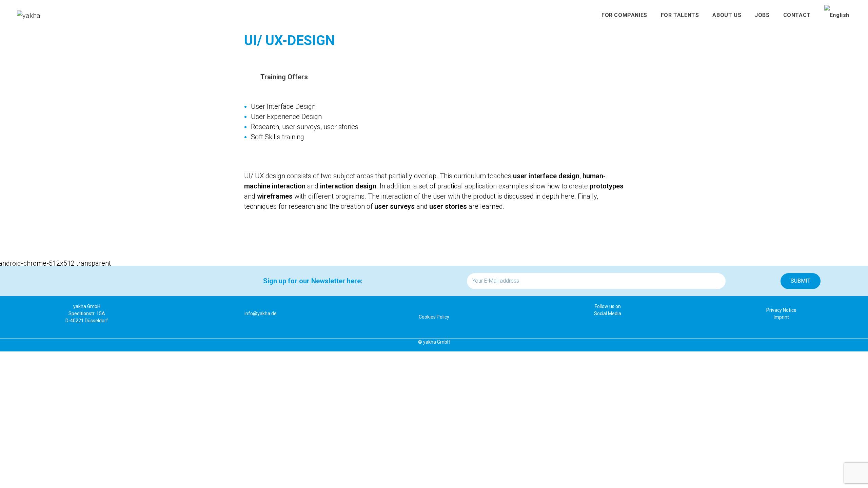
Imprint (781, 317)
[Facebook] (596, 321)
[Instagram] (619, 321)
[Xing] (611, 321)
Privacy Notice (781, 310)
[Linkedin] (604, 321)
